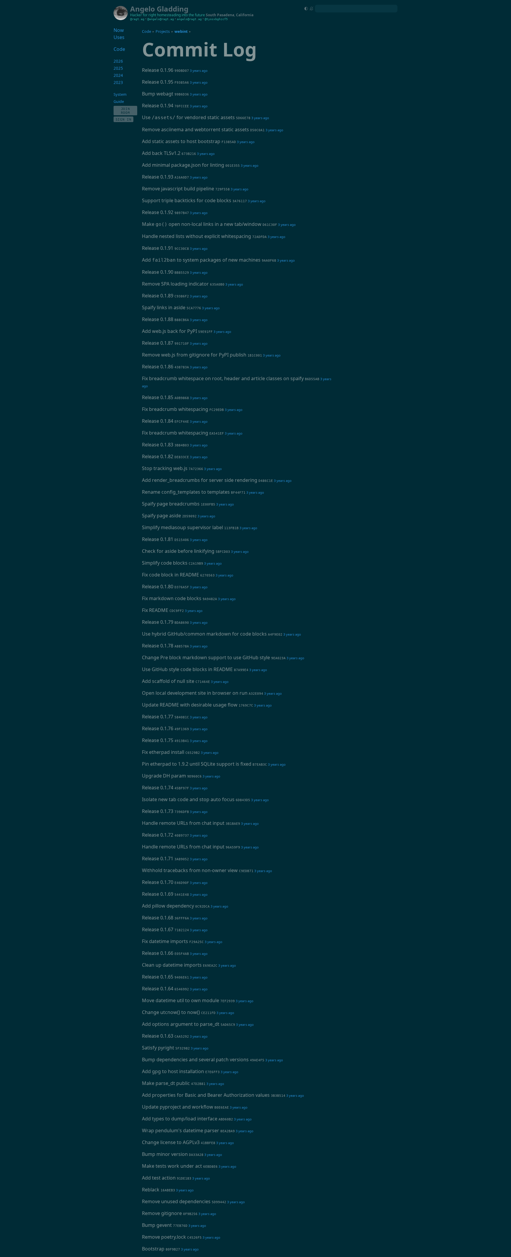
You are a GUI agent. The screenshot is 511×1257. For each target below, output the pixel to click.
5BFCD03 (223, 552)
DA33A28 (196, 1155)
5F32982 (182, 1048)
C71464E (202, 682)
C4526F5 (194, 1238)
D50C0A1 (257, 130)
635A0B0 (217, 284)
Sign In (124, 119)
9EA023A (278, 658)
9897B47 (181, 213)
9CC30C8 (181, 249)
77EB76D (180, 1226)
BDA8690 (181, 623)
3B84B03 (181, 445)
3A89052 (181, 859)
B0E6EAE (221, 1107)
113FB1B (231, 528)
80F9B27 (173, 1249)
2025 (118, 68)
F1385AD (228, 142)
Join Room (125, 110)
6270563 (207, 575)
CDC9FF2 (176, 611)
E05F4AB (181, 954)
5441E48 (181, 895)
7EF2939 (227, 1001)
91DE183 (184, 1178)
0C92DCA (202, 906)
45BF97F (181, 788)
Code (146, 31)
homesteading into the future (181, 14)
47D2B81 (198, 1084)
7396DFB (181, 812)
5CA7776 (194, 308)
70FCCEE (181, 106)
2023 (118, 82)
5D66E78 (243, 118)
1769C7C (246, 705)
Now (119, 30)
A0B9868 (181, 398)
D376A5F (181, 587)
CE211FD (208, 1013)
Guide (119, 101)
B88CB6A (181, 320)
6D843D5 (243, 800)
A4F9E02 (275, 634)
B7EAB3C (260, 765)
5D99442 (219, 1202)
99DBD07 (181, 71)
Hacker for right (143, 14)
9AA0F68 (269, 261)
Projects (163, 31)
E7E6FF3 (212, 1072)
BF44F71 (238, 493)
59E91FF (205, 332)
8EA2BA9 (227, 1131)
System (120, 94)
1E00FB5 (208, 504)
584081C (181, 717)
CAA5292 (181, 1037)
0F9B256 (190, 1214)
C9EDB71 (246, 871)
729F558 (222, 189)
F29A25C (196, 942)
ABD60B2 (226, 1119)
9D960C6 (194, 776)
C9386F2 (181, 296)
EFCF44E (181, 422)
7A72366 (196, 469)
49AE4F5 (257, 1060)
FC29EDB (216, 410)
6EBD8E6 (210, 1167)
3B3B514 (278, 1096)
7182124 (181, 930)
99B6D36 (181, 94)
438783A (181, 367)
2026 (118, 61)
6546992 (181, 989)
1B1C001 (255, 355)
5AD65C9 (228, 1025)
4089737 (181, 836)
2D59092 (189, 516)
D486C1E (265, 481)
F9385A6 (181, 83)
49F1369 (181, 729)
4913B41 (181, 741)
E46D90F (181, 883)
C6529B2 (192, 753)
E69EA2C (210, 966)
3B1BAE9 (233, 824)
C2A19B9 (196, 564)
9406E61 (181, 977)
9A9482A (210, 599)
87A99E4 (241, 670)
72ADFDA (259, 237)
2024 (118, 75)
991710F (181, 344)
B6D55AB (312, 379)
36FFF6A (181, 918)
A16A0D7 (181, 177)
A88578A (181, 646)
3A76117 (239, 201)
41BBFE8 (208, 1143)
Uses (119, 37)
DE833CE (181, 457)
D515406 (181, 540)
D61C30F (270, 225)
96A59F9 (233, 847)
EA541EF (216, 433)
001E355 (232, 166)
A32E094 (256, 694)
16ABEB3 (168, 1190)
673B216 (189, 154)
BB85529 (181, 273)
